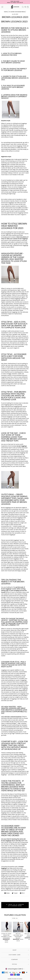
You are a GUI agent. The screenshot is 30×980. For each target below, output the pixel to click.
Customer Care (15, 954)
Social (14, 964)
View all (15, 918)
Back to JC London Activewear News (16, 905)
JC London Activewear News (17, 11)
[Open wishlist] (25, 7)
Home (5, 11)
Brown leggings (23, 39)
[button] (6, 939)
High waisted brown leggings (10, 406)
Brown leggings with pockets (18, 796)
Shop (15, 950)
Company (14, 959)
